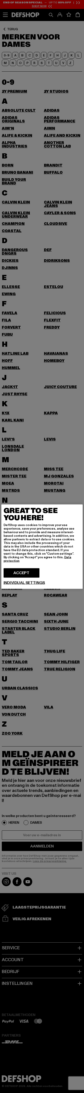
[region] (42, 546)
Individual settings (24, 582)
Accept (21, 572)
